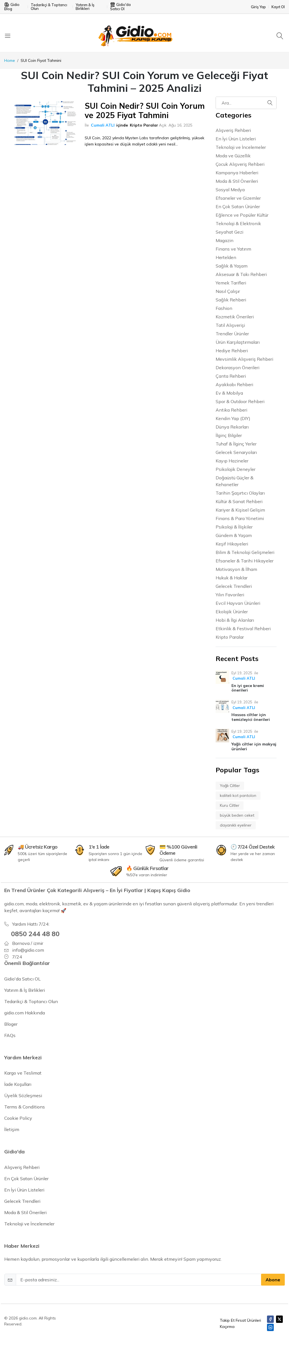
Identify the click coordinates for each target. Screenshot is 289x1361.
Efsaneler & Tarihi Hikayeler (244, 561)
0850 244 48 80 (35, 933)
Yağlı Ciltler (230, 785)
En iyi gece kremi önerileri (247, 688)
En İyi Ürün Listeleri (236, 139)
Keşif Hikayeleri (232, 544)
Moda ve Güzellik (233, 155)
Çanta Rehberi (231, 376)
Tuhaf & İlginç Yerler (236, 444)
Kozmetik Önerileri (235, 316)
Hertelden (226, 257)
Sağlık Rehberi (231, 300)
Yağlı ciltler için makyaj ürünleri (253, 746)
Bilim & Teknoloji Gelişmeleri (245, 552)
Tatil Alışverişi (230, 325)
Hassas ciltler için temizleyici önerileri (250, 717)
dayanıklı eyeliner (235, 825)
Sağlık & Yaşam (232, 266)
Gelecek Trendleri (234, 586)
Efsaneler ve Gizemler (238, 198)
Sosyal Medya (230, 189)
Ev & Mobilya (229, 393)
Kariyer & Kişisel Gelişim (240, 510)
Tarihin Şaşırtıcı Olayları (240, 493)
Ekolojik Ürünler (232, 611)
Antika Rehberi (231, 410)
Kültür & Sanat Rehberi (239, 501)
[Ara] (281, 35)
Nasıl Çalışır (228, 291)
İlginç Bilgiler (229, 435)
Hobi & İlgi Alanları (235, 620)
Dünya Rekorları (232, 427)
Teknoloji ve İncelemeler (241, 147)
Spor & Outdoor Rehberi (240, 401)
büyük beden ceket (237, 815)
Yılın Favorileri (230, 594)
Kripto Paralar (144, 125)
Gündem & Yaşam (234, 535)
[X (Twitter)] (279, 1319)
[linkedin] (270, 1327)
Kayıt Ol (278, 7)
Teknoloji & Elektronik (238, 223)
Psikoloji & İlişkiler (234, 527)
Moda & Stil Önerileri (237, 181)
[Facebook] (270, 1319)
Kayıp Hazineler (232, 461)
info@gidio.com (28, 950)
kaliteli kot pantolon (238, 795)
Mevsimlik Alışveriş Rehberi (244, 359)
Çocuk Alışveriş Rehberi (240, 164)
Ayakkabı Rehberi (234, 384)
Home (9, 60)
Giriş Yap (258, 7)
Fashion (224, 308)
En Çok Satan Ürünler (238, 206)
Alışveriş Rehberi (233, 130)
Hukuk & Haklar (232, 578)
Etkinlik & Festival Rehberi (243, 628)
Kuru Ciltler (229, 805)
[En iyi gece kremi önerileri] (222, 677)
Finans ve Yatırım (233, 249)
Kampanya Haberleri (237, 172)
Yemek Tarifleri (231, 283)
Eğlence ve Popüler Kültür (242, 215)
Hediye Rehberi (232, 350)
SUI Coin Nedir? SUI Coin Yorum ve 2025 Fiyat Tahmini (145, 110)
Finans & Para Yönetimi (240, 518)
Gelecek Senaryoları (236, 452)
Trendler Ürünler (232, 333)
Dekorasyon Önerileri (237, 367)
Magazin (224, 240)
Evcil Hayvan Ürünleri (238, 603)
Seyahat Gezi (229, 232)
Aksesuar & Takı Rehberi (241, 274)
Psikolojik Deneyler (235, 469)
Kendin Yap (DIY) (233, 418)
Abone (273, 1279)
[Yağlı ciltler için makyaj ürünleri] (222, 735)
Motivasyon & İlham (236, 569)
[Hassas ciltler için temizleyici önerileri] (222, 706)
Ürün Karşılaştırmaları (238, 342)
